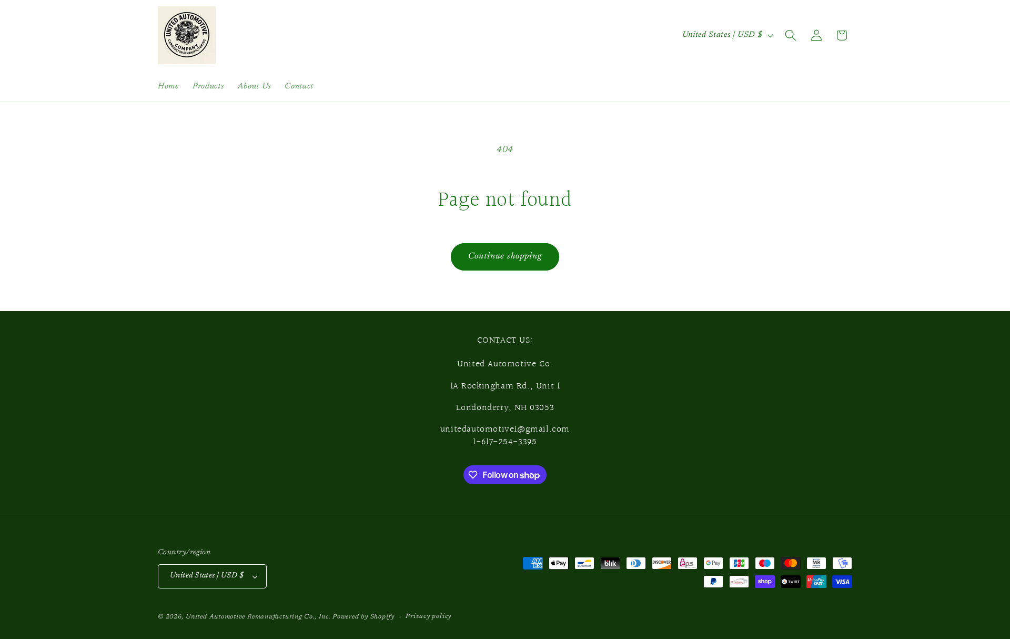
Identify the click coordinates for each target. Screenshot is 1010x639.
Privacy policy (428, 616)
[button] (790, 35)
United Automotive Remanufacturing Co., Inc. (258, 617)
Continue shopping (505, 256)
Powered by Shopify (363, 617)
